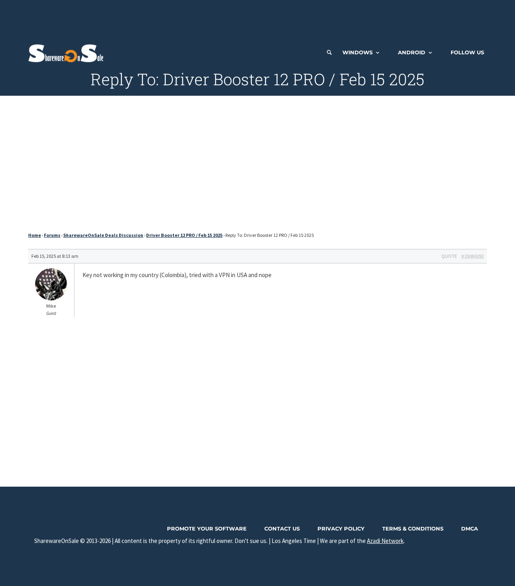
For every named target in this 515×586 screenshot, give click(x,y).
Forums (52, 235)
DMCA (469, 528)
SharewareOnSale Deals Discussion (103, 235)
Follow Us (467, 52)
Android (411, 52)
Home (34, 235)
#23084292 (472, 256)
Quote (449, 256)
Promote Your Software (207, 528)
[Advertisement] (257, 18)
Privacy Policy (341, 528)
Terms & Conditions (412, 528)
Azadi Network (385, 541)
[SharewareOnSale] (67, 52)
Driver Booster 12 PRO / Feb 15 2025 (184, 235)
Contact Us (282, 528)
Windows (357, 52)
